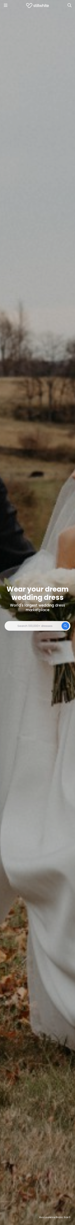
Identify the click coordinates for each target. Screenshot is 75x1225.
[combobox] (37, 625)
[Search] (69, 5)
